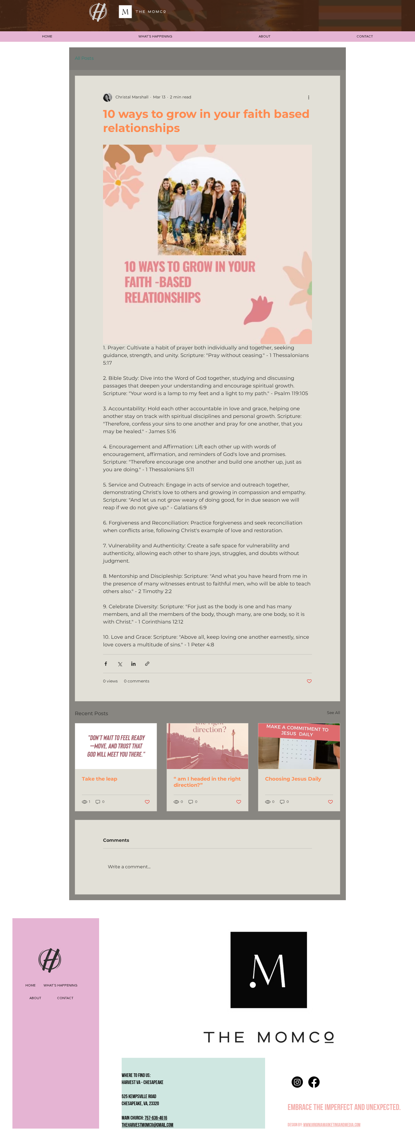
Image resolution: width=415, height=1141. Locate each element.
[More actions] (308, 97)
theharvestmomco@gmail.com (147, 1125)
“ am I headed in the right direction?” (207, 782)
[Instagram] (297, 1082)
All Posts (84, 58)
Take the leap (99, 779)
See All (333, 712)
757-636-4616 (156, 1118)
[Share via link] (147, 663)
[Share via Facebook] (105, 663)
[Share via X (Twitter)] (119, 663)
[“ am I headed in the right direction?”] (207, 746)
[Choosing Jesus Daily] (299, 746)
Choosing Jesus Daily (293, 779)
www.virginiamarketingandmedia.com (332, 1125)
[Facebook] (314, 1082)
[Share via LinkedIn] (133, 663)
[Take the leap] (116, 746)
